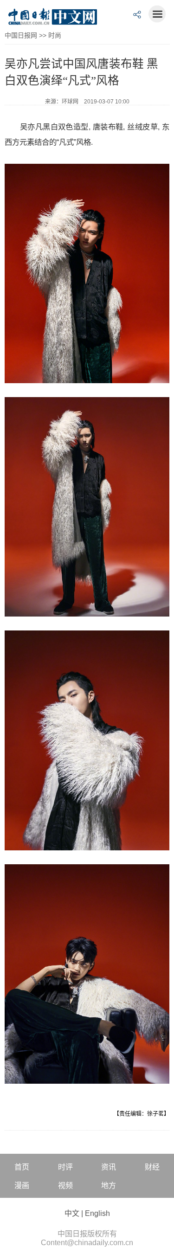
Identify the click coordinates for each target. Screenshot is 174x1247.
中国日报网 (21, 35)
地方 (108, 1185)
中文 (71, 1213)
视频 (65, 1185)
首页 (21, 1167)
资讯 (108, 1167)
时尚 (54, 35)
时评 (65, 1167)
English (97, 1213)
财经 (152, 1167)
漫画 (21, 1185)
